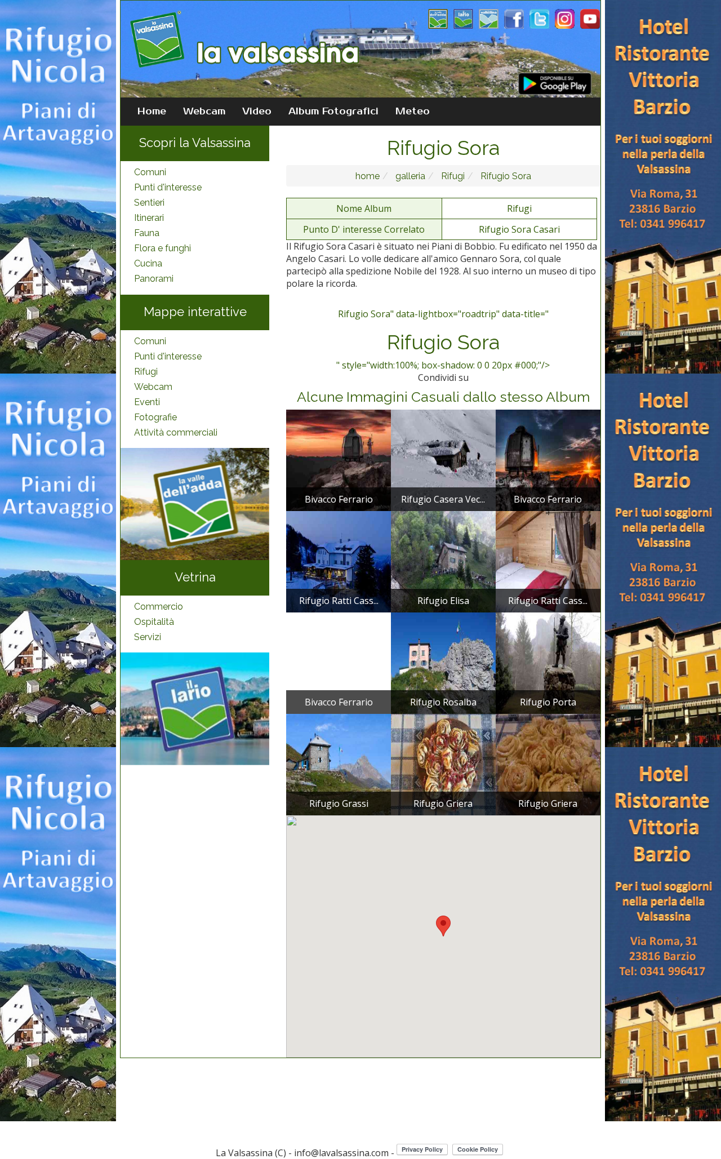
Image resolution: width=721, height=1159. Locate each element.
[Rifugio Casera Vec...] (443, 460)
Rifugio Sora (504, 176)
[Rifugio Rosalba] (443, 662)
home (367, 176)
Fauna (146, 233)
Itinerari (149, 217)
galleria (409, 176)
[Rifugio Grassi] (338, 764)
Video (257, 111)
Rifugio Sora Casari (519, 229)
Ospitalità (154, 621)
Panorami (153, 278)
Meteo (412, 111)
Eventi (147, 402)
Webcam (204, 111)
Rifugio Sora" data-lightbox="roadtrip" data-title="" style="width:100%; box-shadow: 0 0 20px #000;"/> (443, 340)
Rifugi (146, 371)
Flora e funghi (162, 248)
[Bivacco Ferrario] (338, 460)
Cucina (148, 263)
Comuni (150, 172)
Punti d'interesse (168, 187)
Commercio (158, 606)
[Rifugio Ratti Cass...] (338, 561)
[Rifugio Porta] (548, 662)
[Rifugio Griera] (443, 764)
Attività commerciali (175, 432)
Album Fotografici (333, 111)
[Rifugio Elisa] (443, 561)
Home (151, 111)
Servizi (147, 637)
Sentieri (149, 202)
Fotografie (155, 417)
